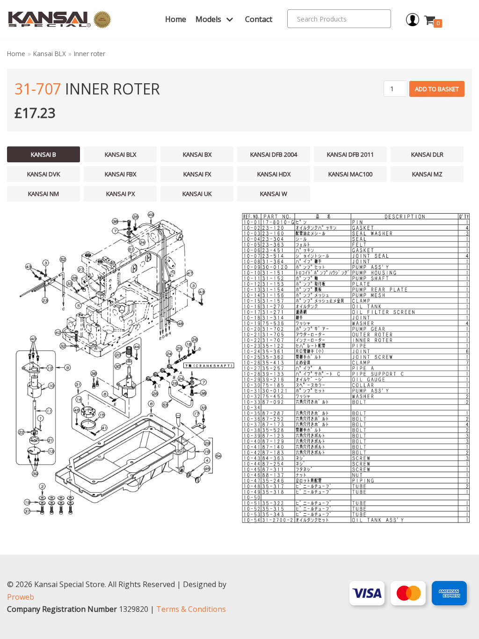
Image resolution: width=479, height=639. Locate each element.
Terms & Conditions (191, 609)
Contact (258, 19)
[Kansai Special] (60, 20)
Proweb (20, 597)
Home (175, 19)
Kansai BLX (49, 53)
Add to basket (437, 89)
